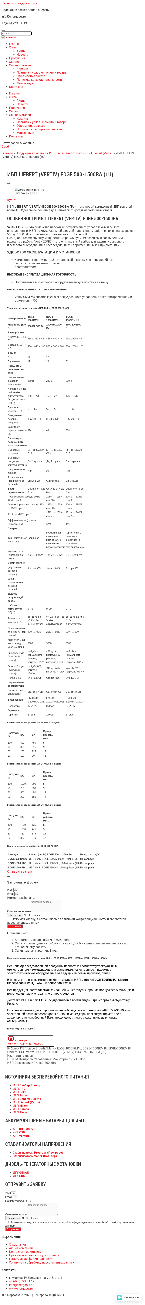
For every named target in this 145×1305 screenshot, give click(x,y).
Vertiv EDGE (34, 1052)
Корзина (23, 69)
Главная (14, 44)
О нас (13, 47)
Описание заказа (19, 911)
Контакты (16, 87)
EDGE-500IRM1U (119, 1048)
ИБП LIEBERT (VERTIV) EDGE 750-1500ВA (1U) (74, 1052)
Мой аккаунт (25, 83)
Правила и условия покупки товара (41, 72)
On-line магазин (20, 65)
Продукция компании (31, 153)
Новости (23, 54)
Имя (10, 890)
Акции (21, 51)
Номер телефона (19, 898)
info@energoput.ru (46, 1014)
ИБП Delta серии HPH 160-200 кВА (31, 1063)
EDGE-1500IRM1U (95, 1048)
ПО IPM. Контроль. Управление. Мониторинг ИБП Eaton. (46, 1059)
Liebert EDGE (16, 1052)
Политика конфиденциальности (39, 79)
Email (10, 894)
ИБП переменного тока (65, 153)
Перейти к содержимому (19, 3)
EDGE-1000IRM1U (69, 1048)
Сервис (14, 62)
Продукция (17, 58)
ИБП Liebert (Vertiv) (99, 153)
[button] (12, 200)
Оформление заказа (31, 76)
